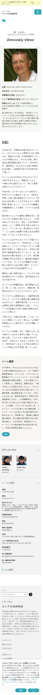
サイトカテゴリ (9, 594)
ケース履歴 (9, 570)
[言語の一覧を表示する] (33, 3)
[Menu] (37, 11)
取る (21, 690)
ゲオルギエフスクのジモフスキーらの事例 (21, 34)
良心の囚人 (21, 32)
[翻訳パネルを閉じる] (39, 3)
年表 (5, 434)
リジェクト (33, 690)
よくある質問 (7, 659)
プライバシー (7, 648)
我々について (7, 644)
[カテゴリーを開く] (30, 594)
